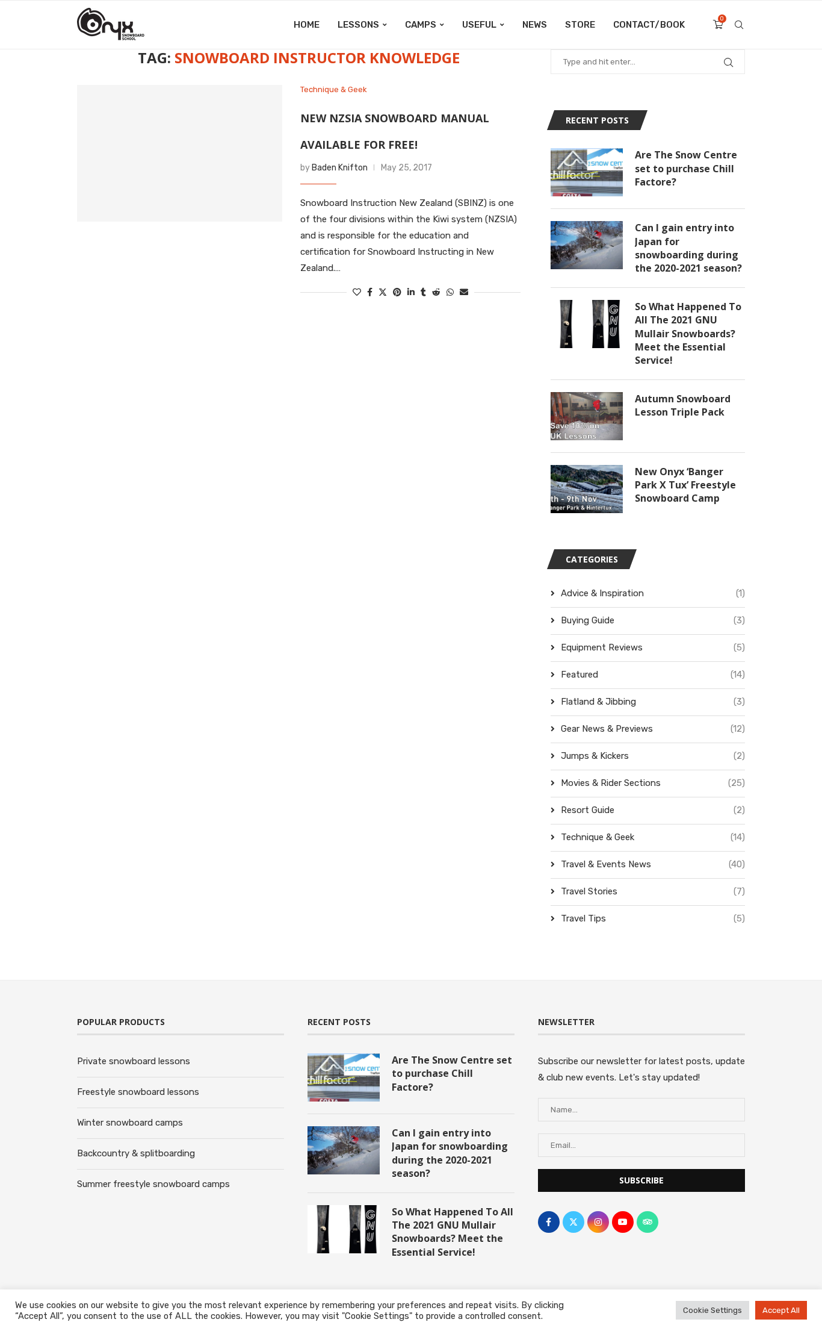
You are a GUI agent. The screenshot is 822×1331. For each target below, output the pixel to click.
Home (307, 24)
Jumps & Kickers (653, 755)
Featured (653, 674)
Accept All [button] (781, 1310)
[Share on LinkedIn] (411, 292)
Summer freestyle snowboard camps (153, 1184)
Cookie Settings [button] (712, 1310)
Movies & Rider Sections (653, 783)
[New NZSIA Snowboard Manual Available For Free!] (179, 153)
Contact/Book (649, 24)
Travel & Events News (653, 864)
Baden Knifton (340, 168)
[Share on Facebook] (369, 292)
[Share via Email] (464, 292)
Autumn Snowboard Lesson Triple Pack (683, 405)
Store (580, 24)
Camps (420, 24)
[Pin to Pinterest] (397, 292)
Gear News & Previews (653, 728)
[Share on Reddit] (436, 292)
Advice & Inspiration (653, 593)
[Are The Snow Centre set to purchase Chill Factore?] (587, 172)
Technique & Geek (653, 837)
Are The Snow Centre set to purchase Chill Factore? (686, 168)
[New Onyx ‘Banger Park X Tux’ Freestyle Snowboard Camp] (587, 489)
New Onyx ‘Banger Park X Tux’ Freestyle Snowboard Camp (685, 485)
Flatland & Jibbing (653, 701)
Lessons (358, 24)
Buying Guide (653, 620)
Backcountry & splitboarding (136, 1153)
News (534, 24)
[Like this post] (357, 292)
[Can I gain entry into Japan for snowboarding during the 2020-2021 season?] (587, 245)
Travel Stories (653, 891)
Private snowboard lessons (133, 1061)
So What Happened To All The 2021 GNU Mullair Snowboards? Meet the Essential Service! (688, 333)
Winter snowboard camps (130, 1122)
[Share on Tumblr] (423, 292)
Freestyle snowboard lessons (138, 1091)
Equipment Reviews (653, 647)
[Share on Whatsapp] (450, 292)
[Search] (739, 25)
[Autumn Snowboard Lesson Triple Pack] (587, 416)
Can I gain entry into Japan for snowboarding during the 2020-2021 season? (688, 248)
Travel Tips (653, 918)
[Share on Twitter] (383, 292)
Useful (479, 24)
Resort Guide (653, 810)
